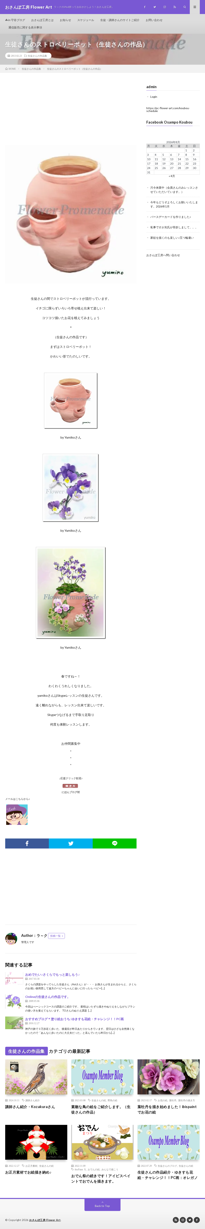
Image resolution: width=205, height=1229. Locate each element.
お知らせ (65, 20)
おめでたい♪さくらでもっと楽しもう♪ (54, 974)
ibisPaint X (80, 1169)
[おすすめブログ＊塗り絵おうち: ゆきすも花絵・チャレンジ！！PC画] (14, 1023)
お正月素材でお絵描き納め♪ (28, 1172)
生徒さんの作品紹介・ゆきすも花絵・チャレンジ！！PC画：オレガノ (168, 1175)
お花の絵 (162, 1100)
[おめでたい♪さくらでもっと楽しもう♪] (14, 978)
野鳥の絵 (112, 1100)
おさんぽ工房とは (42, 20)
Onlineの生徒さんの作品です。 (47, 996)
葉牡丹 (172, 1100)
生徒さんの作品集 (37, 55)
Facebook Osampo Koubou (169, 122)
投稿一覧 (55, 935)
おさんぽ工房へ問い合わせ (163, 255)
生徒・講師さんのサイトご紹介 (120, 20)
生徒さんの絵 (98, 1100)
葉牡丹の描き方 (186, 1100)
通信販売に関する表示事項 (25, 27)
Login (153, 96)
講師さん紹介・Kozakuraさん (30, 1106)
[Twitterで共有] (71, 843)
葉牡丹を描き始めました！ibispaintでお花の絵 (167, 1109)
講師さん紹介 (32, 1100)
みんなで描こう (109, 1169)
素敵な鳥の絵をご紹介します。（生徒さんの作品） (101, 1109)
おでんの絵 (94, 1169)
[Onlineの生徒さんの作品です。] (14, 1001)
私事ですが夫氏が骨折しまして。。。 (174, 227)
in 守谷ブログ (16, 20)
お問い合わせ (154, 20)
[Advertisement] (71, 113)
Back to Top (102, 1206)
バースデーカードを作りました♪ (170, 216)
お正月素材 (31, 1166)
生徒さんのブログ (167, 1166)
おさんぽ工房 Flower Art (45, 1220)
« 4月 (172, 176)
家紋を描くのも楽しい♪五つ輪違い (172, 237)
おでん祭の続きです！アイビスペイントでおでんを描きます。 (101, 1178)
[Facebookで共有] (27, 843)
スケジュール (85, 20)
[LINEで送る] (115, 843)
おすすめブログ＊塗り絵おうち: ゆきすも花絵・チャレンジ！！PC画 (74, 1019)
